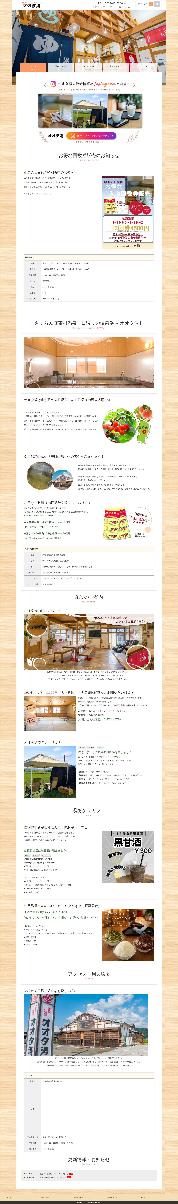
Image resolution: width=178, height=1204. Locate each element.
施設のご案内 (88, 67)
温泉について (60, 67)
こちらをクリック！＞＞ (42, 194)
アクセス (143, 67)
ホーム (33, 67)
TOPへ (9, 1197)
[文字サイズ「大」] (157, 4)
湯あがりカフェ (116, 67)
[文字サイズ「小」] (151, 3)
